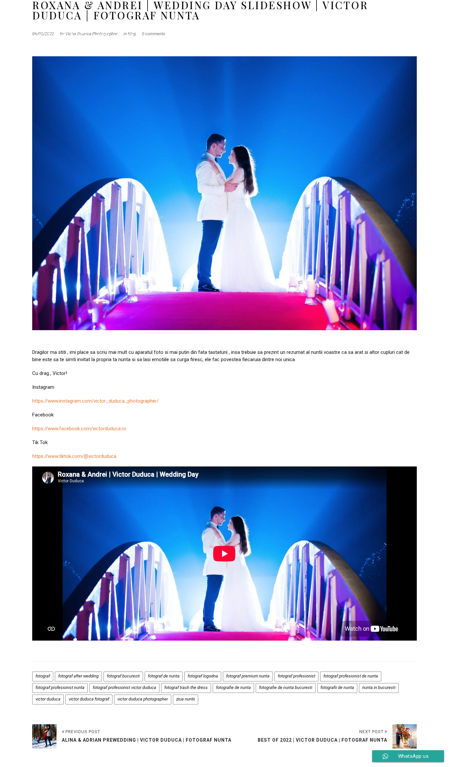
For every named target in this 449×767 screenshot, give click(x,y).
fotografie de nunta (233, 687)
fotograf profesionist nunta (59, 687)
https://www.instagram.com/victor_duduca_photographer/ (95, 401)
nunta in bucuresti (378, 687)
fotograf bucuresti (123, 676)
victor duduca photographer (142, 699)
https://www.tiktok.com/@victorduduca (74, 456)
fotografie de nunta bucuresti (285, 687)
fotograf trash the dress (186, 687)
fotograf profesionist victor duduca (124, 687)
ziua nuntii (185, 699)
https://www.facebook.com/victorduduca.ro (79, 429)
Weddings (247, 33)
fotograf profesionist (296, 676)
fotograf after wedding (78, 676)
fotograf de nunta (163, 676)
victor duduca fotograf (89, 699)
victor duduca (47, 699)
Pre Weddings (360, 33)
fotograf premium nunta (248, 676)
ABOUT (391, 33)
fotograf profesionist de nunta (350, 676)
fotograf (42, 676)
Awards (277, 33)
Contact (417, 33)
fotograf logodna (203, 676)
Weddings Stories (315, 33)
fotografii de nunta (337, 687)
